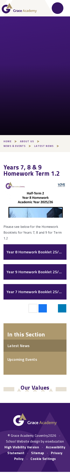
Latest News (44, 146)
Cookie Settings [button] (43, 458)
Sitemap (37, 452)
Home (7, 141)
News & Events (15, 146)
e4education (54, 441)
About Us (27, 141)
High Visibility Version (21, 447)
